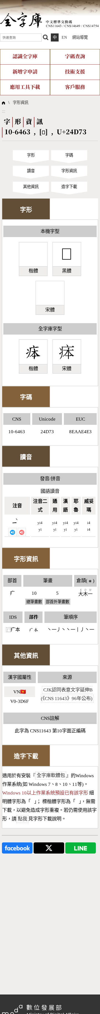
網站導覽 (80, 37)
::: (1, 2)
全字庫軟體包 (51, 775)
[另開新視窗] (17, 847)
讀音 (31, 171)
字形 (31, 155)
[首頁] (49, 19)
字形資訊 (20, 102)
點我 (22, 819)
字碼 (69, 155)
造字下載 (69, 186)
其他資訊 (31, 186)
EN (64, 37)
